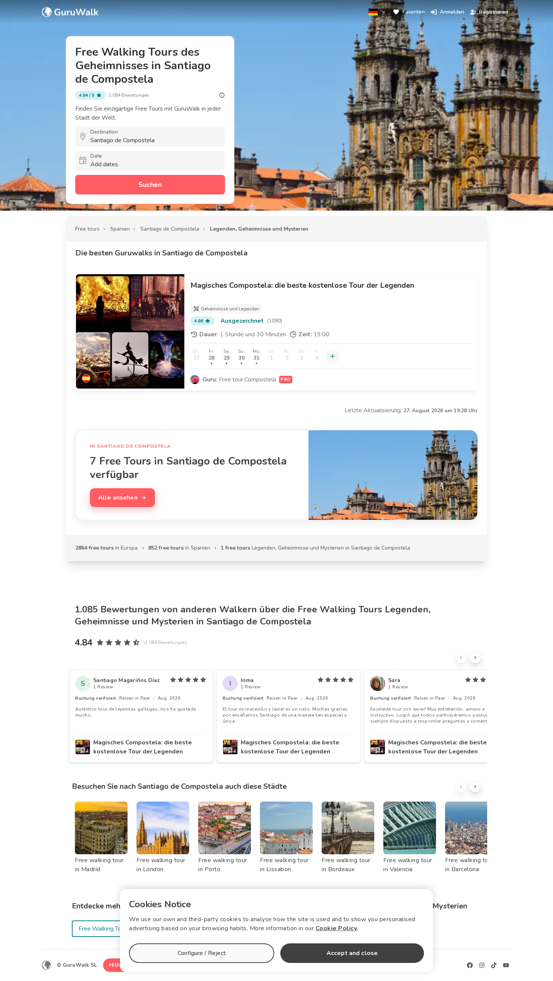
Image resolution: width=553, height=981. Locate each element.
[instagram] (482, 965)
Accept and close (352, 953)
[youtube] (506, 965)
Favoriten (414, 11)
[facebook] (470, 965)
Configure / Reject (202, 953)
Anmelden (452, 11)
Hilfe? (117, 965)
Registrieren (493, 11)
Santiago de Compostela (169, 228)
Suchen (150, 184)
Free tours (87, 228)
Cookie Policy (336, 928)
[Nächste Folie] (475, 657)
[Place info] (222, 95)
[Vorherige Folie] (461, 657)
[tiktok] (494, 965)
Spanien (120, 228)
